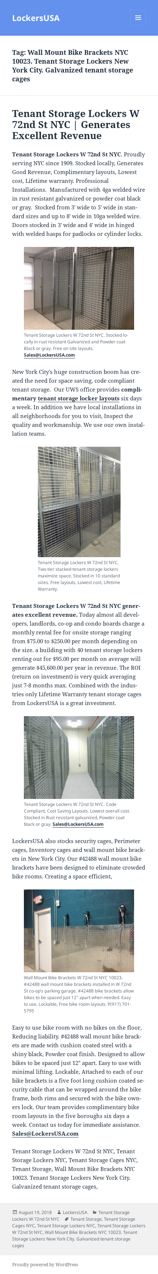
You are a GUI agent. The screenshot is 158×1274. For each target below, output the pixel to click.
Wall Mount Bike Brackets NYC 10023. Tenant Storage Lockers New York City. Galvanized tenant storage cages (74, 1239)
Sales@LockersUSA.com (49, 355)
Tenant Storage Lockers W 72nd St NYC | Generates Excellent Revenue (76, 124)
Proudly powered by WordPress (45, 1264)
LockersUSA (36, 17)
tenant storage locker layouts (78, 398)
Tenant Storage (86, 1219)
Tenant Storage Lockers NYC (66, 1225)
